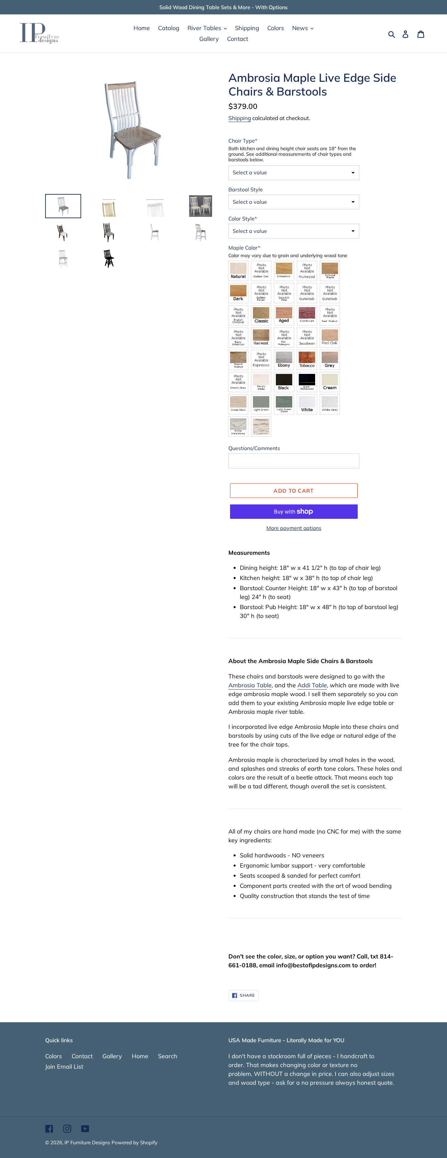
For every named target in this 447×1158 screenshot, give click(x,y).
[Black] (284, 382)
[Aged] (284, 315)
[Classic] (261, 315)
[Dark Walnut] (330, 315)
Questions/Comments (254, 448)
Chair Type (242, 140)
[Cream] (330, 382)
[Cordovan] (307, 315)
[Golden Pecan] (261, 293)
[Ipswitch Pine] (284, 293)
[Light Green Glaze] (284, 404)
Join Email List (64, 1066)
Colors (53, 1056)
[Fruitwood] (307, 271)
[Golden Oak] (261, 271)
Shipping (239, 117)
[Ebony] (284, 360)
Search (167, 1056)
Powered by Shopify (134, 1142)
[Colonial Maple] (330, 271)
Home (140, 1056)
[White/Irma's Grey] (238, 426)
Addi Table (312, 685)
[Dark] (238, 293)
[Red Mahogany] (284, 337)
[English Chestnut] (238, 315)
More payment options (293, 528)
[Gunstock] (307, 293)
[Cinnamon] (284, 271)
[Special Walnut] (238, 360)
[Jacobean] (307, 337)
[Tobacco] (307, 360)
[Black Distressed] (307, 382)
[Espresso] (261, 360)
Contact (82, 1056)
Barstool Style (245, 189)
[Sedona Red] (330, 293)
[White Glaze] (261, 426)
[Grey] (330, 360)
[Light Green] (261, 404)
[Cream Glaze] (238, 404)
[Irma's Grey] (238, 382)
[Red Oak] (330, 337)
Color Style (242, 218)
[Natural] (238, 271)
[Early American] (238, 337)
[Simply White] (261, 382)
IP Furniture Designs (87, 1142)
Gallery (112, 1056)
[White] (307, 404)
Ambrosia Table (250, 685)
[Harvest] (261, 337)
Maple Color (244, 247)
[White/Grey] (330, 404)
